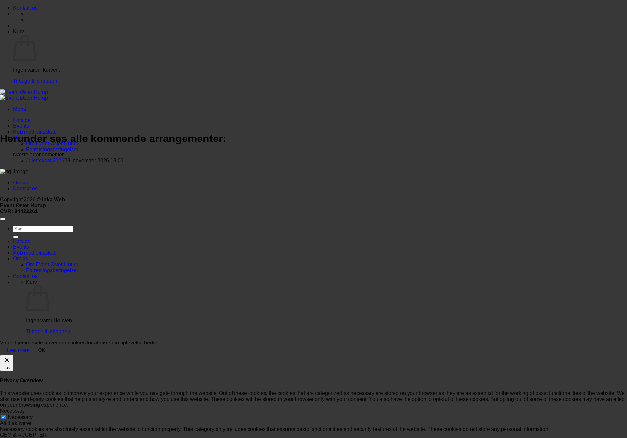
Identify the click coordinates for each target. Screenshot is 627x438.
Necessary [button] (12, 411)
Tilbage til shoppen (35, 81)
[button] (19, 109)
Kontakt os (25, 8)
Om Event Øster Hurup (52, 264)
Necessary (20, 417)
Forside (22, 120)
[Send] (15, 237)
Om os (20, 182)
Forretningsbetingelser (52, 149)
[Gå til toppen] (2, 219)
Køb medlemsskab (34, 132)
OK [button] (41, 350)
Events (21, 126)
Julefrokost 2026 (45, 160)
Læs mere (18, 350)
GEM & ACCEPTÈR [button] (23, 435)
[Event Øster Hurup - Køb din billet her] (24, 95)
